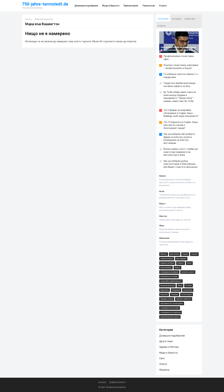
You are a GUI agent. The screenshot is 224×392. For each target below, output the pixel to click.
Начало (28, 19)
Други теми (166, 341)
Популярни (163, 19)
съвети (194, 254)
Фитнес (163, 254)
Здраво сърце (166, 299)
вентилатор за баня (169, 276)
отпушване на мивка (169, 272)
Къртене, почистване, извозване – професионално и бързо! (181, 67)
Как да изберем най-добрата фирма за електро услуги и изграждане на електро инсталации (179, 138)
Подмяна (176, 290)
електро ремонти (183, 299)
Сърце (185, 254)
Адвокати (164, 290)
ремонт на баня (167, 263)
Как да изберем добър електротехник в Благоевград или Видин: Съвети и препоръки (180, 164)
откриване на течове (169, 308)
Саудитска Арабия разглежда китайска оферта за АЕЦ (179, 85)
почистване (186, 294)
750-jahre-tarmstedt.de (45, 4)
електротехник (166, 259)
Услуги (163, 364)
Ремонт (180, 263)
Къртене (164, 294)
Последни (176, 19)
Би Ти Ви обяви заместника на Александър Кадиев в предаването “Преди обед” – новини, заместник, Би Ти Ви (180, 96)
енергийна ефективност (170, 281)
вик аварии (181, 259)
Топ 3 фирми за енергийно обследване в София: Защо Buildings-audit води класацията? (181, 113)
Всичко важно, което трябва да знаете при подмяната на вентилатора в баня (181, 152)
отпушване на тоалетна (170, 312)
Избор (177, 268)
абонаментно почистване (171, 303)
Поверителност (117, 382)
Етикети (161, 26)
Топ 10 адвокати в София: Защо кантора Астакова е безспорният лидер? (181, 125)
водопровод (165, 268)
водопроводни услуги (169, 317)
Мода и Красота (168, 352)
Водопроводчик (167, 285)
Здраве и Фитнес (169, 346)
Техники (174, 294)
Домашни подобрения (172, 335)
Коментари (190, 19)
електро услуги (187, 272)
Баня (189, 263)
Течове (188, 285)
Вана (180, 285)
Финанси (164, 369)
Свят (162, 358)
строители (187, 290)
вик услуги (174, 254)
